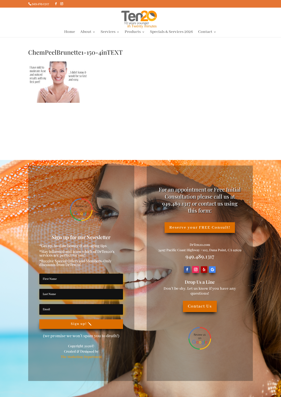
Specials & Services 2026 (171, 32)
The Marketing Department (81, 356)
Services (108, 32)
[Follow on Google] (212, 269)
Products (133, 32)
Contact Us (200, 306)
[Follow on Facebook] (187, 269)
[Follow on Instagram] (195, 269)
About (85, 32)
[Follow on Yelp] (204, 269)
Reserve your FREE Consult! (199, 227)
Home (69, 32)
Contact (205, 32)
